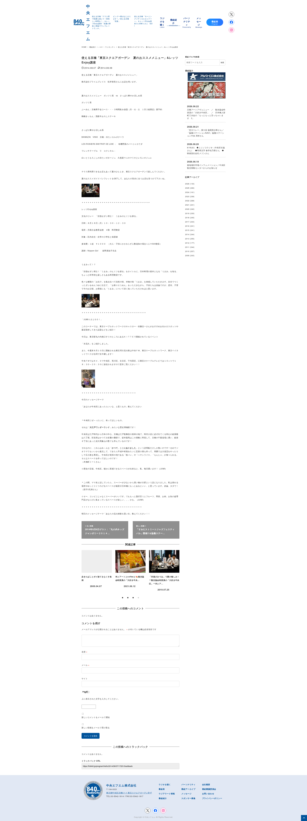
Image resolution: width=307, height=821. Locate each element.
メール (85, 665)
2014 (187, 234)
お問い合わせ (208, 793)
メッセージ (186, 793)
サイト (85, 678)
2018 (187, 217)
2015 (187, 230)
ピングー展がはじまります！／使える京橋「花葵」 (122, 18)
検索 (222, 62)
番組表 (162, 789)
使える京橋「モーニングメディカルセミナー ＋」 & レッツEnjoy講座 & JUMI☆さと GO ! (144, 21)
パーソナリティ (188, 784)
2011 (187, 247)
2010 (187, 251)
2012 (187, 243)
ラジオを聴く (165, 784)
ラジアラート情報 (167, 793)
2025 (187, 188)
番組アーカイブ (188, 789)
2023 (187, 196)
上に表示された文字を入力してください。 (101, 698)
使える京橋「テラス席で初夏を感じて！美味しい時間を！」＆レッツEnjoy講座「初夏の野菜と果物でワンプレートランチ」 (101, 22)
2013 (187, 238)
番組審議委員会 (209, 789)
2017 (187, 222)
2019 (187, 213)
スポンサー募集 (188, 798)
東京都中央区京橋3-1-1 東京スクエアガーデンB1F (129, 792)
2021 (187, 205)
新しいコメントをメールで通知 (96, 717)
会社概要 (206, 784)
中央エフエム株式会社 (121, 785)
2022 (187, 200)
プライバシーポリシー (212, 798)
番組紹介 (163, 798)
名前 (84, 651)
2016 (187, 226)
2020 (187, 209)
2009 (187, 255)
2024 (187, 192)
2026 (187, 184)
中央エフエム (150, 817)
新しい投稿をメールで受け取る (96, 727)
